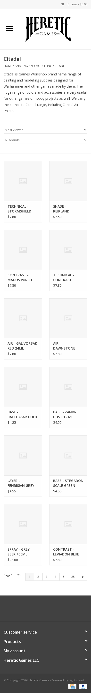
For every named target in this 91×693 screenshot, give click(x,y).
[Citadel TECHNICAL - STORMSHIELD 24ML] (23, 181)
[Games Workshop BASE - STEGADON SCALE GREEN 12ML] (68, 455)
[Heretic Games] (55, 28)
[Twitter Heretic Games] (41, 610)
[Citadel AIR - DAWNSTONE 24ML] (68, 318)
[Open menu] (9, 28)
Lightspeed (76, 680)
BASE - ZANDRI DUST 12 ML (65, 414)
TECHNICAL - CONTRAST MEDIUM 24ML (65, 277)
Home (8, 66)
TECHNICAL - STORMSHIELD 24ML (19, 209)
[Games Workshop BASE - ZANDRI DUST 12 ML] (68, 387)
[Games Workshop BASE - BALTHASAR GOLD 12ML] (23, 387)
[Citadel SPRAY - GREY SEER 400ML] (23, 524)
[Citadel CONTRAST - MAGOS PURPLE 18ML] (23, 250)
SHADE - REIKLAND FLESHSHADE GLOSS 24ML (63, 209)
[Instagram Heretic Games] (59, 610)
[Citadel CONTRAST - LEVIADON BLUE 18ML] (68, 524)
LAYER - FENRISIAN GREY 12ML (21, 483)
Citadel (60, 66)
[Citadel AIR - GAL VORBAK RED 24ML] (23, 318)
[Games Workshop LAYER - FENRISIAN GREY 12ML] (23, 455)
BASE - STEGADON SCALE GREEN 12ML (68, 483)
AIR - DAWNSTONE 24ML (64, 346)
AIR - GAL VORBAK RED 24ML (22, 346)
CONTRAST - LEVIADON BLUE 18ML (66, 552)
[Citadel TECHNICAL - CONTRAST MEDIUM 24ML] (68, 250)
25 (73, 577)
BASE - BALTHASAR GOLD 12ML (22, 414)
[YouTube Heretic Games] (50, 610)
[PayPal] (82, 686)
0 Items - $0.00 (77, 4)
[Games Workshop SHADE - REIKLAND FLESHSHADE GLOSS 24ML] (68, 181)
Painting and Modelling (33, 66)
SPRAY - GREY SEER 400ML (19, 551)
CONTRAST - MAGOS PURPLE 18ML (20, 277)
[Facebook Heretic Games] (32, 610)
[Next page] (82, 577)
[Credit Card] (71, 686)
